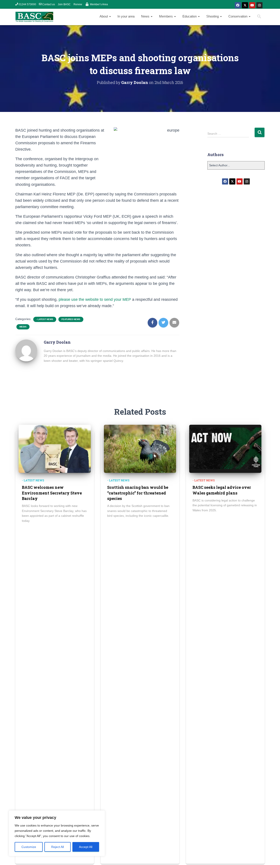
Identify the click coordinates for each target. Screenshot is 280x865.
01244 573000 (27, 4)
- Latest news (44, 319)
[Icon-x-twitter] (245, 5)
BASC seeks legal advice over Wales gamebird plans (221, 490)
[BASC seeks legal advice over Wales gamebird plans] (225, 448)
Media (22, 326)
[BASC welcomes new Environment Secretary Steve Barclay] (55, 448)
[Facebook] (238, 5)
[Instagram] (259, 5)
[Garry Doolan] (26, 350)
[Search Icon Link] (259, 17)
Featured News (70, 319)
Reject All (57, 847)
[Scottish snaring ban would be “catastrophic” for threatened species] (140, 448)
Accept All (85, 847)
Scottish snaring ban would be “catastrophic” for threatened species (137, 493)
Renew (78, 4)
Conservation (238, 16)
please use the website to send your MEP (94, 299)
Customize (28, 847)
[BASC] (34, 17)
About (104, 16)
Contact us (48, 4)
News (145, 16)
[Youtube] (252, 5)
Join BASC (64, 4)
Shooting (213, 16)
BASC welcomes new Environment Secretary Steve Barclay (52, 493)
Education (190, 16)
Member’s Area (99, 4)
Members (166, 16)
